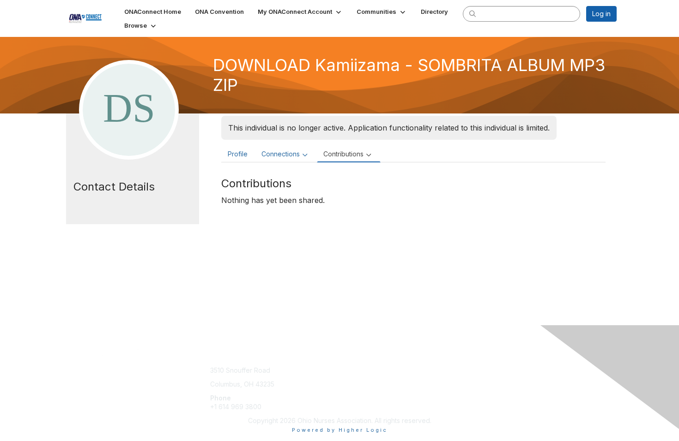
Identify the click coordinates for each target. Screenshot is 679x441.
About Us (490, 370)
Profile (238, 154)
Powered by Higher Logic (340, 430)
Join (349, 370)
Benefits (355, 379)
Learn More (360, 389)
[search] (472, 13)
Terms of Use (497, 379)
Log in (601, 14)
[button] (300, 11)
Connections (280, 154)
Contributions (343, 154)
